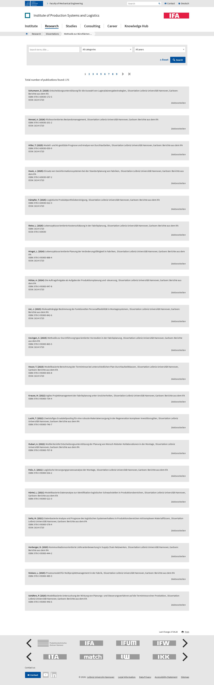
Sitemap (185, 677)
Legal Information (127, 677)
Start (159, 3)
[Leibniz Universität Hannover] (34, 3)
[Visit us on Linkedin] (54, 674)
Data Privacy (145, 677)
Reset (165, 59)
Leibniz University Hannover (100, 677)
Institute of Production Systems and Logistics (66, 15)
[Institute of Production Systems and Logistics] (26, 34)
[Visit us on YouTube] (46, 674)
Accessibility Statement (166, 677)
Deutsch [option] (185, 3)
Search (179, 59)
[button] (29, 643)
